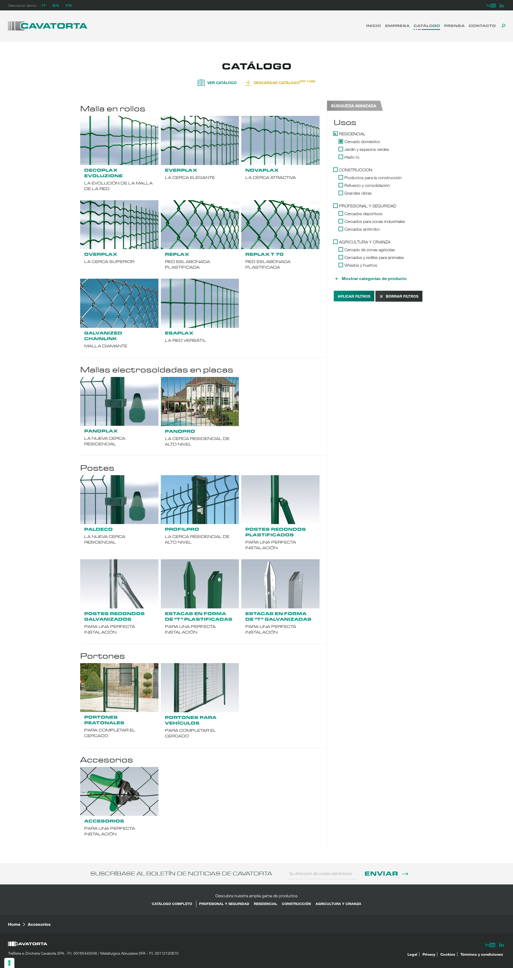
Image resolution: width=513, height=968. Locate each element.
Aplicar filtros (354, 296)
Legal (412, 954)
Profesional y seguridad (367, 205)
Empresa (397, 25)
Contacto (482, 25)
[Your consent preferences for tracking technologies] (9, 963)
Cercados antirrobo (362, 229)
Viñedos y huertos (360, 265)
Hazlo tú (351, 157)
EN (55, 5)
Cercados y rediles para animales (374, 257)
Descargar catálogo (284, 82)
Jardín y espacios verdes (366, 149)
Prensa (454, 25)
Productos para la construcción (373, 177)
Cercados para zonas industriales (374, 221)
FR (68, 5)
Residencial (352, 133)
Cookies (447, 954)
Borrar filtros (402, 296)
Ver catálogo (222, 82)
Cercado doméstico (362, 141)
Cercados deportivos (363, 213)
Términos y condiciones (481, 954)
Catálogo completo (172, 904)
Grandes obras (358, 193)
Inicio (373, 25)
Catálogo (427, 25)
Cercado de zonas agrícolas (369, 249)
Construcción (355, 169)
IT (44, 5)
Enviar (382, 873)
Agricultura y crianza (364, 241)
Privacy (428, 954)
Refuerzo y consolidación (367, 185)
